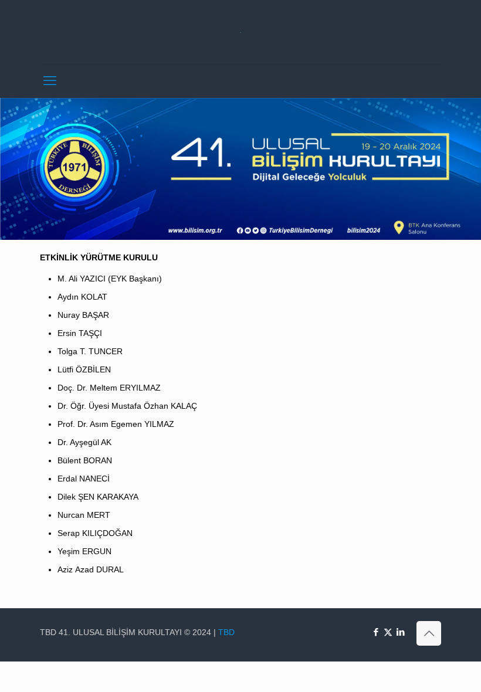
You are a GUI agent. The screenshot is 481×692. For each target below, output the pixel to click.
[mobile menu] (50, 81)
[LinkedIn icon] (400, 632)
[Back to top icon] (428, 633)
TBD (226, 632)
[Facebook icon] (375, 632)
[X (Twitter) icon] (388, 632)
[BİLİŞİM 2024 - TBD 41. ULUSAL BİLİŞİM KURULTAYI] (241, 32)
